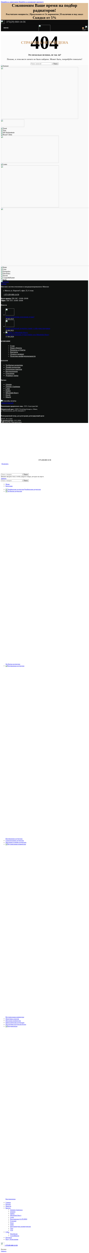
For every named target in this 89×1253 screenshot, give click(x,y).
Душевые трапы (12, 375)
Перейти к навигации (10, 2)
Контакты (14, 352)
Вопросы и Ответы (17, 350)
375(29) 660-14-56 (15, 21)
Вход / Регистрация (12, 1239)
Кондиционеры (12, 371)
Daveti (8, 395)
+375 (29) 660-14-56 (11, 295)
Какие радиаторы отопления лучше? (20, 317)
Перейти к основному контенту (31, 2)
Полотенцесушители (14, 369)
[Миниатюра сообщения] (10, 315)
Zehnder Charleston (13, 387)
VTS (11, 1230)
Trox (11, 1228)
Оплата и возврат (17, 354)
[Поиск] (80, 27)
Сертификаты (14, 1236)
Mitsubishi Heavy (12, 393)
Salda (12, 1224)
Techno (3, 284)
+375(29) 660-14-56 (11, 1245)
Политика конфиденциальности (23, 356)
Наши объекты (16, 348)
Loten (8, 389)
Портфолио (14, 1234)
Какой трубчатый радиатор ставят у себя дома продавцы (28, 328)
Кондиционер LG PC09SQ (18, 1219)
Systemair (13, 1221)
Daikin (8, 391)
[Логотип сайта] (44, 31)
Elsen (12, 1223)
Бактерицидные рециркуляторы (20, 1226)
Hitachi (8, 397)
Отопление (10, 373)
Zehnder (9, 384)
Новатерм (5, 282)
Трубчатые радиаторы (14, 365)
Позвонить (5, 464)
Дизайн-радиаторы (13, 367)
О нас (12, 346)
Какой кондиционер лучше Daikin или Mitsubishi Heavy (27, 335)
